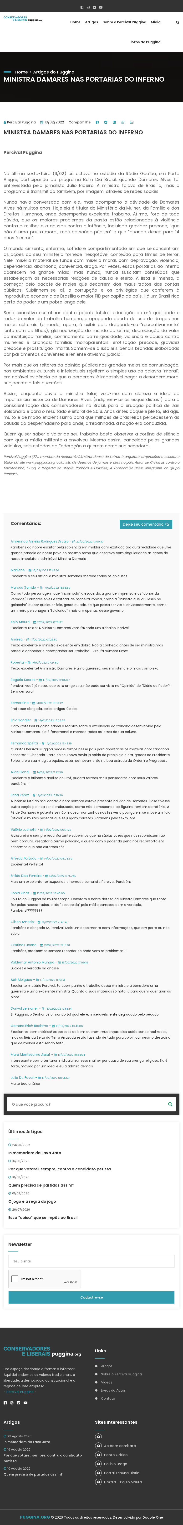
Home (75, 22)
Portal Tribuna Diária (121, 1472)
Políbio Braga (115, 1463)
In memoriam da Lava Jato (34, 1153)
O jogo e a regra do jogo (32, 1201)
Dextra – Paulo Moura (123, 1481)
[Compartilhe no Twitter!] (106, 122)
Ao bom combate (120, 1445)
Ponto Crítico (116, 1454)
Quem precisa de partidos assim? (41, 1185)
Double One (152, 1517)
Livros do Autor (113, 1390)
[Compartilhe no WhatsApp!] (124, 122)
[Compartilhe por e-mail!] (132, 122)
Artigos (91, 22)
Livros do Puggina (145, 42)
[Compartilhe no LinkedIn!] (115, 122)
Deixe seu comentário (144, 524)
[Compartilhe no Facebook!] (98, 122)
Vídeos (106, 1382)
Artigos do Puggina (53, 72)
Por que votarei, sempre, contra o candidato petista (59, 1169)
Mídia (156, 22)
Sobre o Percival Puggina (124, 22)
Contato (108, 1398)
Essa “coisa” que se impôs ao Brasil (42, 1217)
